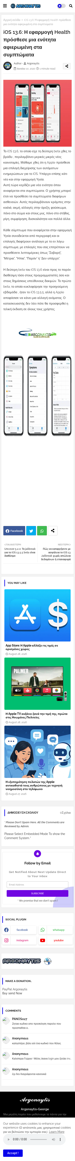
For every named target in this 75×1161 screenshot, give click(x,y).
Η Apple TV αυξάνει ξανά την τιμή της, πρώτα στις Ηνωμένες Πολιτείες (37, 715)
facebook (22, 930)
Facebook (16, 530)
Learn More (56, 1131)
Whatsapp (42, 530)
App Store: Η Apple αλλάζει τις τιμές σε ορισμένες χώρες (32, 647)
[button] (71, 6)
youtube (59, 940)
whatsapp (59, 930)
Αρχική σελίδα (11, 20)
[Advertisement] (37, 484)
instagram (22, 940)
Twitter (31, 530)
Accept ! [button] (13, 1153)
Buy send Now (12, 993)
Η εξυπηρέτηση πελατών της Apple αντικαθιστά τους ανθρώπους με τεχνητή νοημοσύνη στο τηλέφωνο (34, 785)
